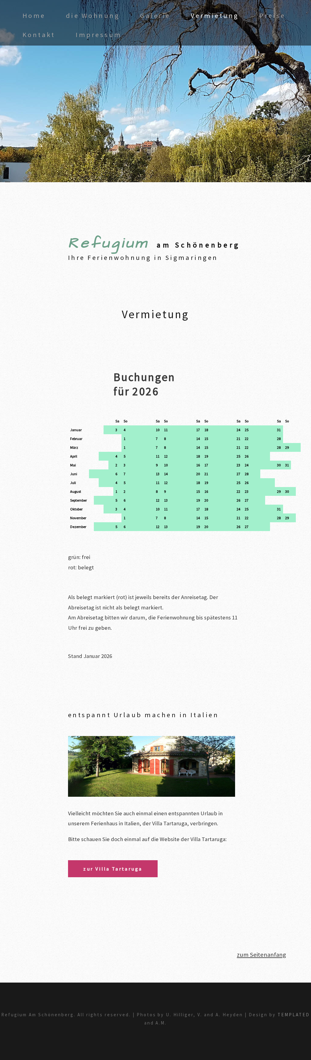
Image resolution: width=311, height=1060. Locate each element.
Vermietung (215, 15)
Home (34, 15)
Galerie (155, 15)
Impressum (98, 34)
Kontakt (38, 34)
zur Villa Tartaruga (112, 868)
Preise (272, 15)
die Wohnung (93, 15)
